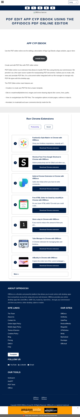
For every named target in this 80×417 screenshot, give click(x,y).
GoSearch (11, 378)
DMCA (10, 343)
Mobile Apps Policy (14, 327)
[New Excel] (46, 8)
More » (16, 274)
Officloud (64, 343)
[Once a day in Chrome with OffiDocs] (24, 229)
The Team (11, 313)
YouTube (13, 365)
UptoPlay (64, 320)
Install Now (40, 59)
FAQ (9, 347)
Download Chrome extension (49, 148)
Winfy (62, 333)
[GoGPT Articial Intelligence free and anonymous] (27, 8)
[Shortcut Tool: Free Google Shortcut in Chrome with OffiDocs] (24, 167)
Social (49, 127)
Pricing (10, 340)
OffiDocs (64, 313)
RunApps (64, 340)
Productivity (35, 127)
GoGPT (10, 381)
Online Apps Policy (14, 323)
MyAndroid (64, 337)
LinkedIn (23, 365)
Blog (9, 337)
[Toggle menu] (2, 2)
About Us (11, 317)
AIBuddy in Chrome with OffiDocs (44, 258)
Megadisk (64, 327)
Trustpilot (13, 354)
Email (32, 365)
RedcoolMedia (66, 323)
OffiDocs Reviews (36, 398)
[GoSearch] (33, 8)
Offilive (10, 388)
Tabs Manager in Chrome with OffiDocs (46, 238)
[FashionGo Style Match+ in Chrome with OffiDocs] (24, 147)
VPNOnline (64, 330)
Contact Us (12, 320)
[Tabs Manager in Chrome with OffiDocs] (24, 248)
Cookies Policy (13, 333)
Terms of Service (13, 330)
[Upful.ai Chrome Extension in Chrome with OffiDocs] (24, 187)
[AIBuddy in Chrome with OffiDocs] (24, 266)
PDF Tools (11, 384)
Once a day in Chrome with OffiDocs (45, 219)
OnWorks (64, 317)
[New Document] (40, 8)
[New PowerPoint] (52, 8)
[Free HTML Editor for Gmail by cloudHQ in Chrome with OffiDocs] (24, 209)
